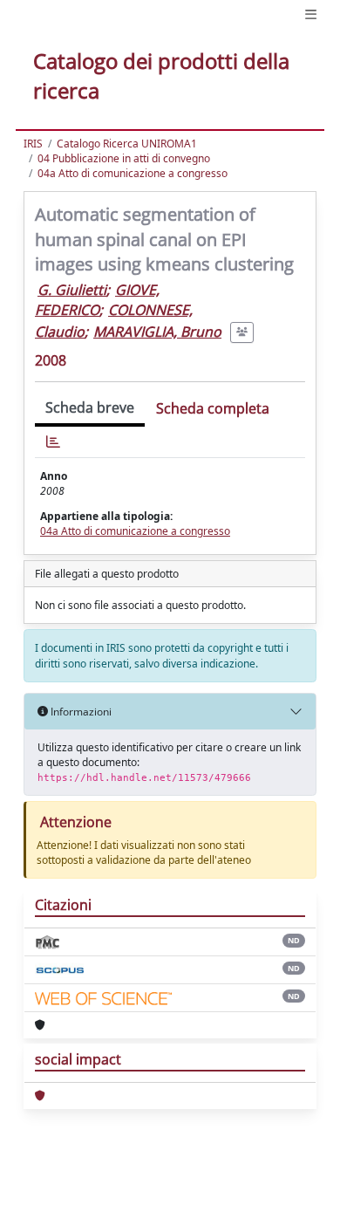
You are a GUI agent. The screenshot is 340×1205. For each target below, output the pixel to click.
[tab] (53, 442)
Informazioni (80, 711)
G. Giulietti (71, 289)
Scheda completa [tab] (212, 408)
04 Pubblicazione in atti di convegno (123, 158)
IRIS (33, 143)
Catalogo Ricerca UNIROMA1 (127, 143)
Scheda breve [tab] (89, 407)
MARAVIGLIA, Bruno (157, 331)
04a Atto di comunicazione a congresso (132, 173)
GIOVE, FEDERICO (97, 299)
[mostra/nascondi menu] (310, 14)
